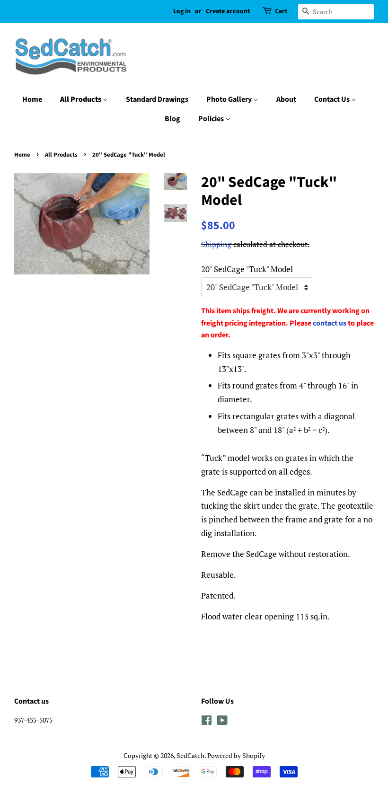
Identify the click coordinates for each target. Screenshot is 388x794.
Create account (228, 11)
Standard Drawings (157, 99)
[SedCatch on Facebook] (206, 721)
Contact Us (332, 99)
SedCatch (190, 755)
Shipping (216, 244)
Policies (211, 119)
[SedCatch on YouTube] (222, 721)
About (286, 99)
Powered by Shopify (236, 755)
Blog (172, 119)
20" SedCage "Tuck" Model (247, 269)
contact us (329, 323)
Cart (281, 11)
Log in (182, 11)
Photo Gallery (229, 99)
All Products (81, 99)
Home (32, 99)
